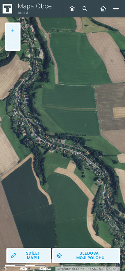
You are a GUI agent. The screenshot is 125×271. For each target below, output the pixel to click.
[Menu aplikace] (116, 8)
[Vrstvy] (72, 8)
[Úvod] (103, 8)
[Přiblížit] (12, 30)
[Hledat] (85, 8)
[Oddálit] (12, 43)
